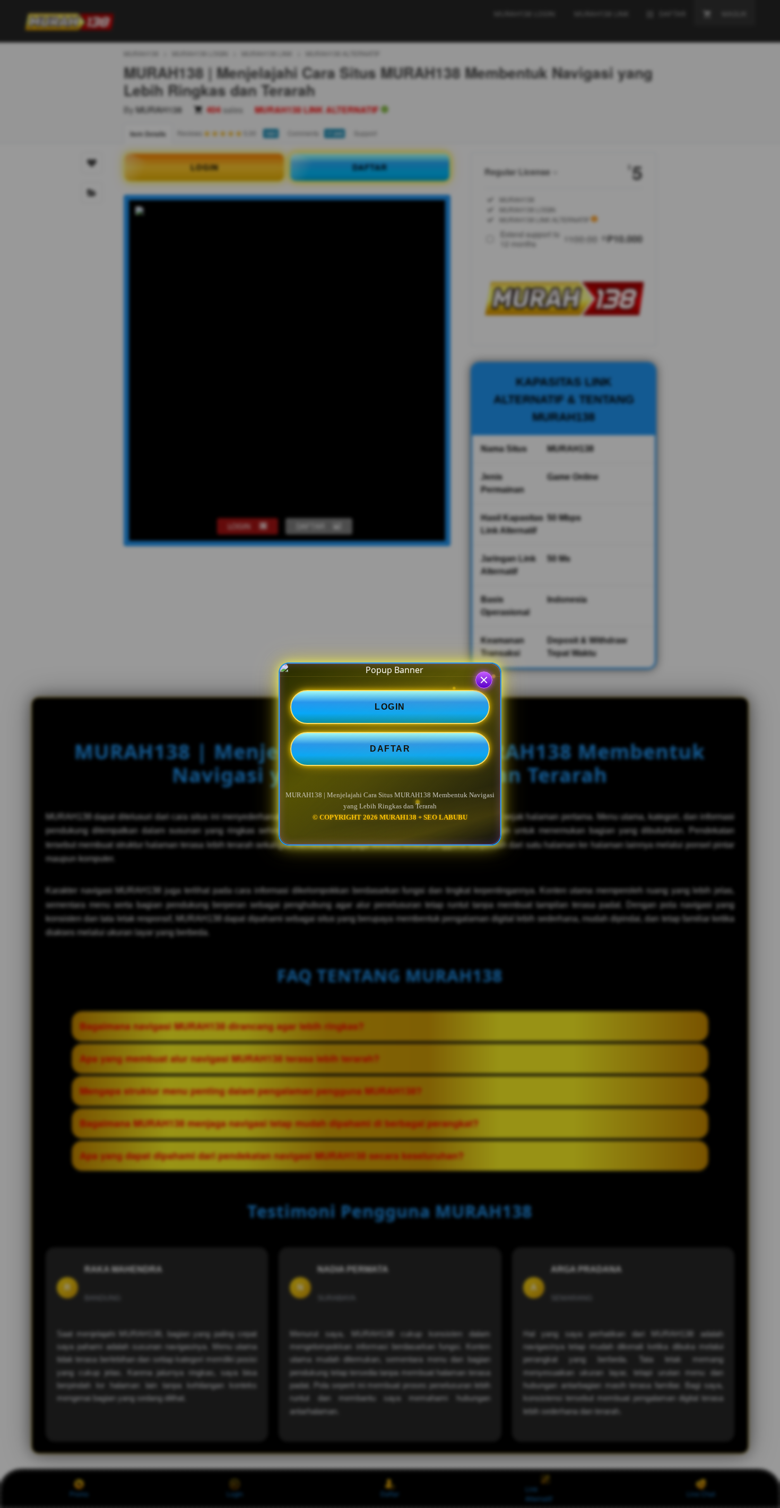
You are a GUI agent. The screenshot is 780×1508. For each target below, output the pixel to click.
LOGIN (390, 706)
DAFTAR (390, 748)
